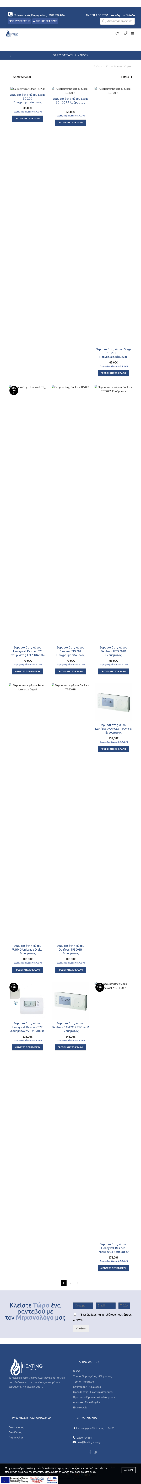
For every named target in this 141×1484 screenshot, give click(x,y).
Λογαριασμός (16, 1427)
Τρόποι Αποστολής (83, 1381)
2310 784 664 (56, 15)
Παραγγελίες (16, 1437)
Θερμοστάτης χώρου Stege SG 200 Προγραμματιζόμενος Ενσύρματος (27, 100)
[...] (42, 1386)
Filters (125, 77)
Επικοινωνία (80, 1407)
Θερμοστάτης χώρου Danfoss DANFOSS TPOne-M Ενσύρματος (70, 1027)
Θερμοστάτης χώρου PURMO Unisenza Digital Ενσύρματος (27, 949)
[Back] (13, 56)
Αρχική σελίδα (19, 66)
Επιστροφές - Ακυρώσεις (87, 1386)
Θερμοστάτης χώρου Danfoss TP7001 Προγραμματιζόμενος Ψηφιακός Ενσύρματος (71, 653)
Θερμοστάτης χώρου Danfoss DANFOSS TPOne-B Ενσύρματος (113, 728)
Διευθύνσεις (15, 1432)
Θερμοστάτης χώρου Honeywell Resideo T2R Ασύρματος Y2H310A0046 (27, 1027)
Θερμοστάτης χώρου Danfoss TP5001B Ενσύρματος (70, 949)
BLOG (76, 1371)
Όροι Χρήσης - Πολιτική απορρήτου (93, 1391)
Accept (128, 1470)
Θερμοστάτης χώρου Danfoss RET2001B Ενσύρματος (113, 651)
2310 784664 (84, 1437)
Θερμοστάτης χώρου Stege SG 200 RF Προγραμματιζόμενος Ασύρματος (113, 355)
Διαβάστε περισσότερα (27, 671)
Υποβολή (81, 1328)
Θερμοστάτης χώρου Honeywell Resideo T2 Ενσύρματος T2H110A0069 (27, 651)
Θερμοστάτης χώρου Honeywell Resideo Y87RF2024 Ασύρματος (113, 1248)
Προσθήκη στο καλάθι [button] (28, 118)
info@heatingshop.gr (89, 1442)
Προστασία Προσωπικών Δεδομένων (94, 1397)
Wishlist (119, 32)
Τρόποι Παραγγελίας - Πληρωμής (92, 1376)
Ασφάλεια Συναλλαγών (86, 1402)
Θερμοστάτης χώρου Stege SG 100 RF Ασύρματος (70, 100)
